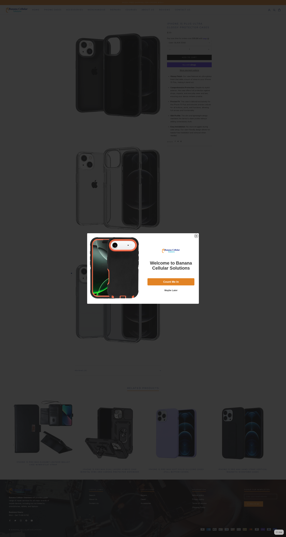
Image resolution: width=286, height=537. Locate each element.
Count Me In (171, 281)
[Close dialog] (196, 236)
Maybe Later (171, 290)
